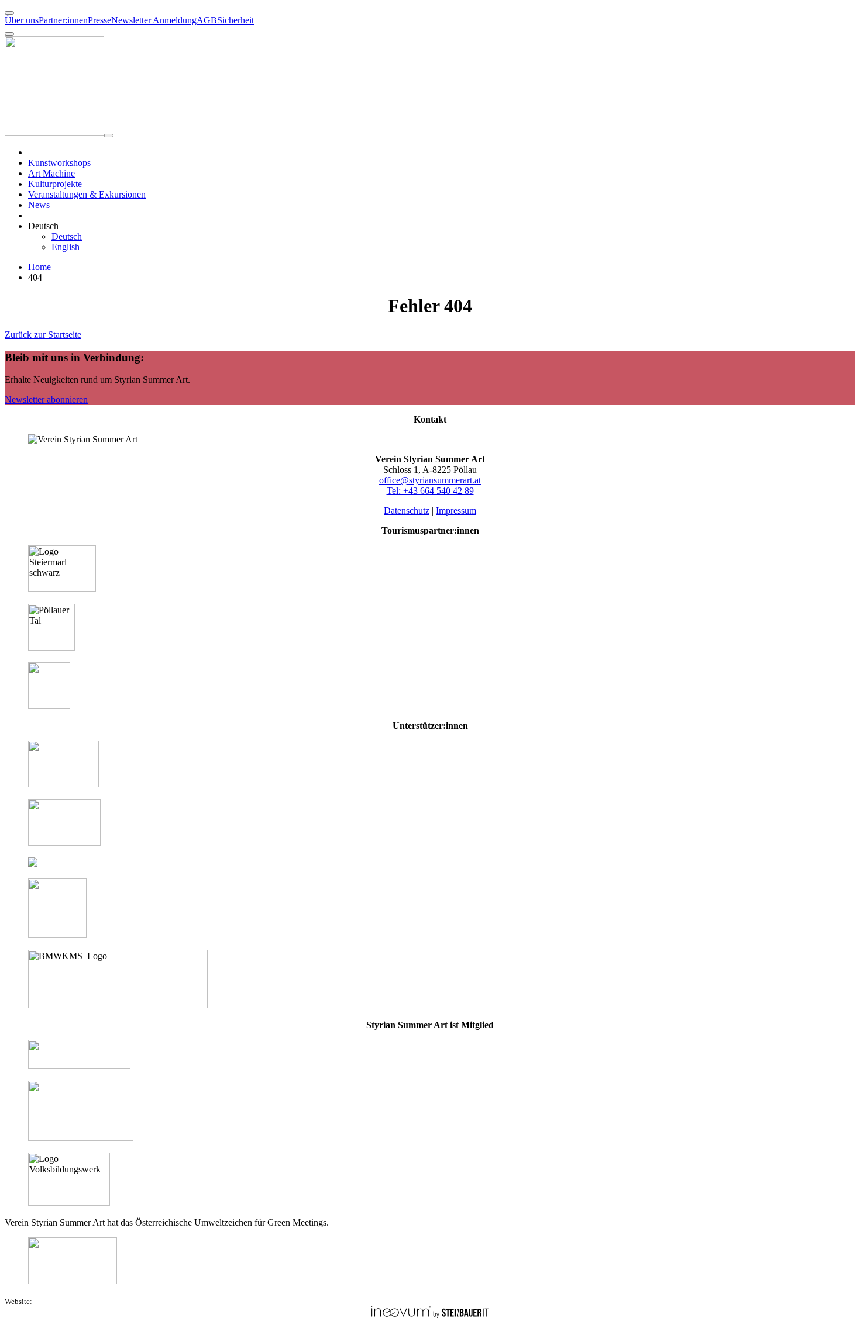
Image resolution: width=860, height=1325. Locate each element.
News (39, 205)
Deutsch (66, 236)
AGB (207, 20)
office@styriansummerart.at (430, 480)
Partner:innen (63, 20)
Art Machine (51, 173)
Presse (99, 20)
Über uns (22, 20)
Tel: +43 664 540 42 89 (430, 491)
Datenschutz (406, 511)
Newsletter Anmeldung (154, 20)
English (65, 247)
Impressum (456, 511)
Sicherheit (235, 20)
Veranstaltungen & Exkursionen (87, 194)
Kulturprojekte (55, 184)
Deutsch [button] (43, 226)
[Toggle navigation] (108, 135)
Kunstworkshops (59, 163)
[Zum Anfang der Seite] (9, 13)
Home (39, 267)
